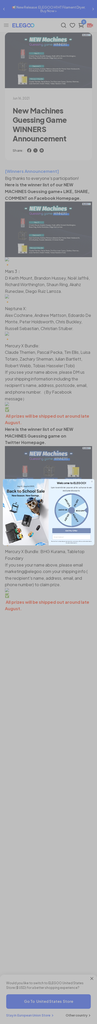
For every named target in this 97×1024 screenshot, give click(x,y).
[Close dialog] (91, 481)
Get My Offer (71, 530)
